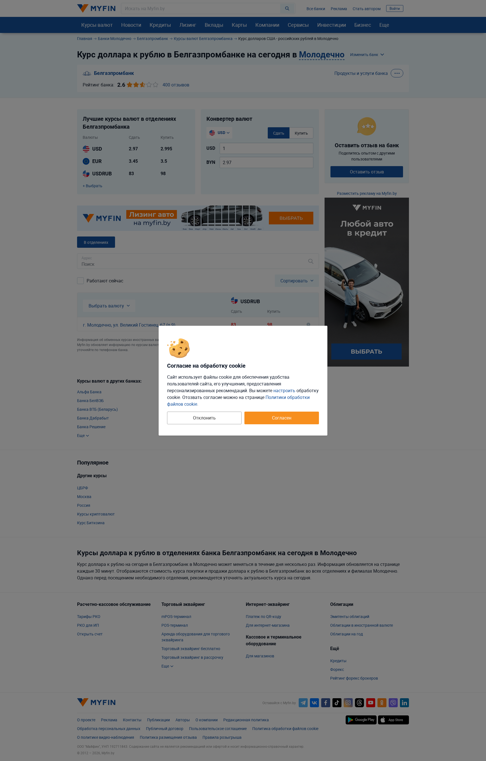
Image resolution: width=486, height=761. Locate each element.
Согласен (281, 418)
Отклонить (204, 418)
